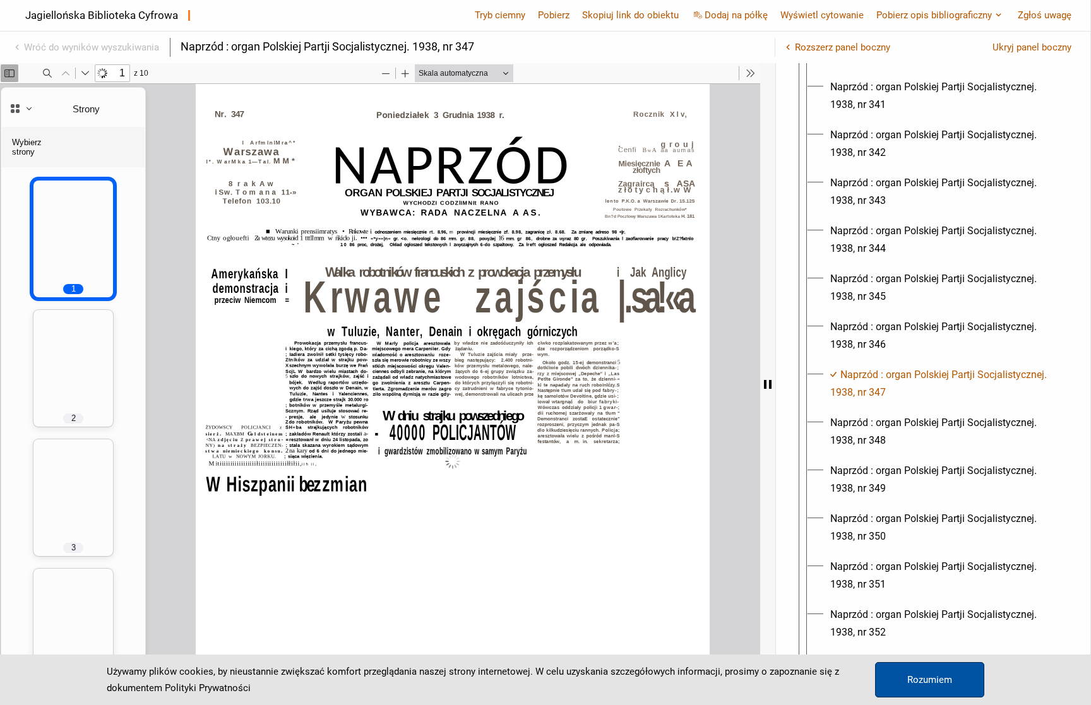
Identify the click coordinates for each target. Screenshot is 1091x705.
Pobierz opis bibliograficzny (934, 15)
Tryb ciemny (500, 15)
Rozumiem (929, 679)
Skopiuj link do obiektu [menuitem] (630, 15)
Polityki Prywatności (208, 688)
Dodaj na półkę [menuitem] (736, 15)
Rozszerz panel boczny (842, 47)
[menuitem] (944, 95)
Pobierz (553, 15)
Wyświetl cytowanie (822, 15)
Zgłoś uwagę (1044, 15)
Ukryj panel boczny (1032, 47)
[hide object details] (767, 384)
